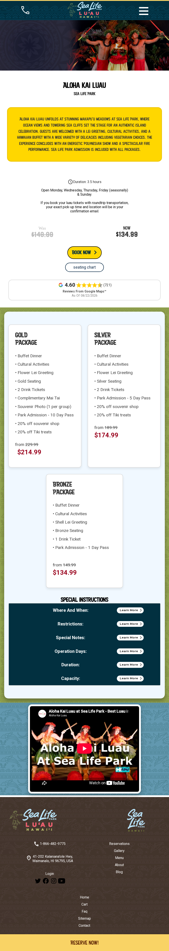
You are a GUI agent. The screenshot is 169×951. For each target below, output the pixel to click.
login (49, 874)
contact (84, 925)
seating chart (84, 267)
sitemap (84, 918)
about (119, 865)
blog (119, 872)
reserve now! (84, 943)
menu (119, 858)
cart (84, 904)
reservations (119, 844)
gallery (119, 851)
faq (84, 911)
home (84, 897)
